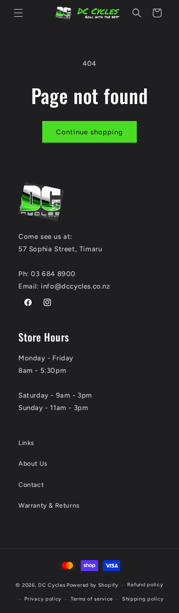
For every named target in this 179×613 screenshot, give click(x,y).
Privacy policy (43, 599)
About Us (33, 464)
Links (26, 443)
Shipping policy (143, 599)
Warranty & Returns (49, 505)
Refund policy (145, 585)
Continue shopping (89, 132)
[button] (18, 13)
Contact (31, 485)
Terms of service (92, 599)
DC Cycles (51, 585)
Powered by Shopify (92, 585)
